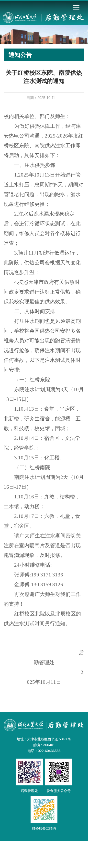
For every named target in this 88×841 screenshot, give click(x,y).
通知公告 (20, 54)
